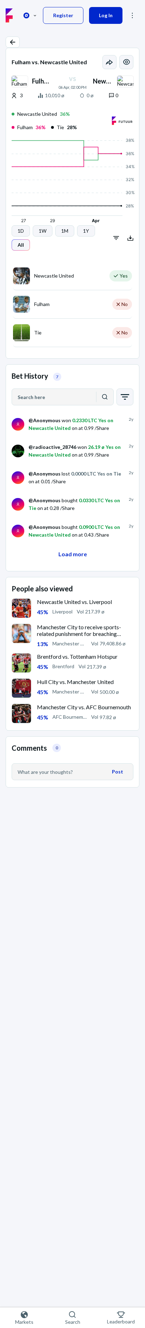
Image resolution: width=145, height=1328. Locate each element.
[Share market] (109, 62)
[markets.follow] (126, 62)
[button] (13, 42)
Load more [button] (72, 554)
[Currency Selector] (29, 15)
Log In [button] (106, 15)
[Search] (105, 397)
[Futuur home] (9, 15)
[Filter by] (124, 397)
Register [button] (63, 15)
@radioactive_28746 (52, 447)
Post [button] (117, 772)
